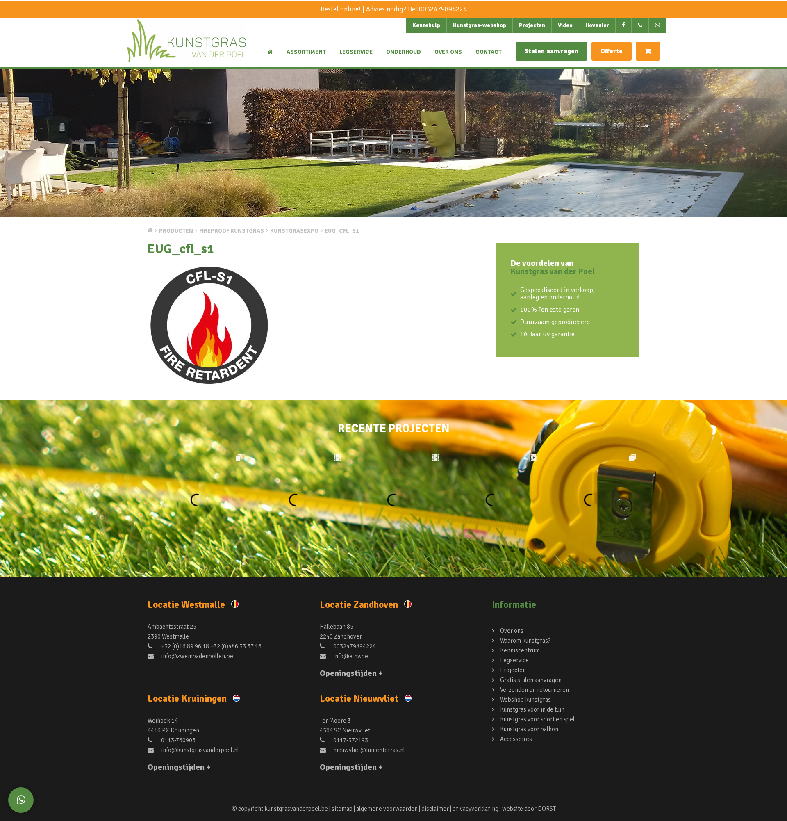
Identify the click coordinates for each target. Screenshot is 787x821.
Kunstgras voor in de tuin (532, 709)
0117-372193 (350, 740)
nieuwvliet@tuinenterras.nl (368, 750)
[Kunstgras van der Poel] (186, 47)
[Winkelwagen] (648, 51)
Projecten (532, 25)
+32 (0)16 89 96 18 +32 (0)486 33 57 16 (211, 646)
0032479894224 (443, 9)
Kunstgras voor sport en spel (537, 719)
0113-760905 (178, 740)
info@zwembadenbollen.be (196, 656)
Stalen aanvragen (551, 51)
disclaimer (435, 808)
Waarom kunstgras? (525, 640)
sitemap (342, 808)
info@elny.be (350, 656)
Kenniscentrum (520, 650)
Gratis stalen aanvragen (531, 680)
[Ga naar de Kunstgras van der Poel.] (150, 230)
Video (565, 25)
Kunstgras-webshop (479, 25)
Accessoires (516, 739)
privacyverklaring (475, 808)
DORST (547, 808)
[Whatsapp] (21, 800)
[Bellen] (640, 25)
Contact (488, 51)
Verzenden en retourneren (534, 689)
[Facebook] (624, 25)
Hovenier (597, 25)
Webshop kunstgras (525, 699)
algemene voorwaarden (387, 808)
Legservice (356, 51)
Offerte (611, 51)
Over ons (448, 51)
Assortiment (306, 51)
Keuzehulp (426, 25)
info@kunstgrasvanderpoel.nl (199, 750)
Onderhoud (403, 51)
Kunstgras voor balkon (529, 729)
